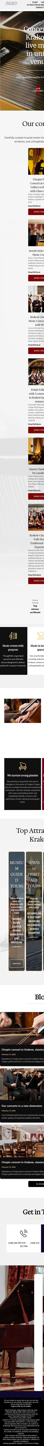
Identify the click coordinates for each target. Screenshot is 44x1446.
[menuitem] (35, 2)
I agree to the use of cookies (21, 1406)
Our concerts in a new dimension (22, 1105)
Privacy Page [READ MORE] (21, 1404)
